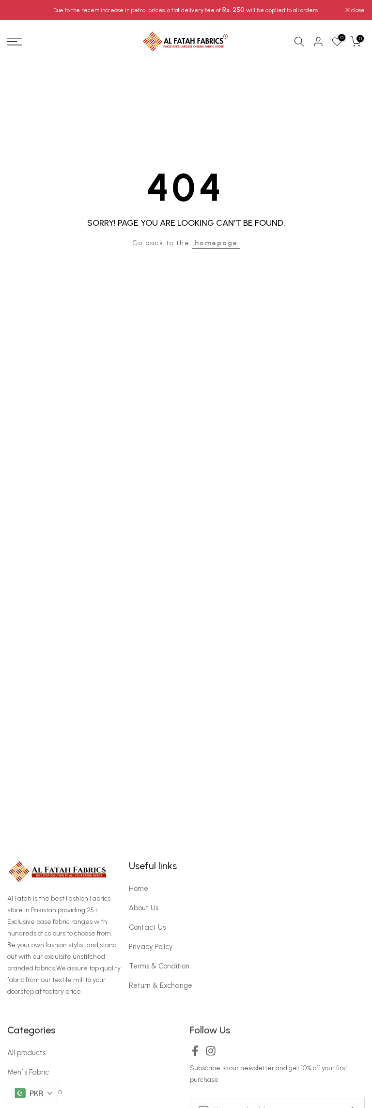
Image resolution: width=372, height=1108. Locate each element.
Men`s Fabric (28, 1072)
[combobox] (31, 1093)
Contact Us (147, 927)
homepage (216, 243)
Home (138, 888)
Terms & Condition (159, 966)
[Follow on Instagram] (210, 1054)
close (19, 10)
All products (26, 1052)
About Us (143, 908)
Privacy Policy (151, 946)
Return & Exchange (160, 985)
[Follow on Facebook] (195, 1054)
